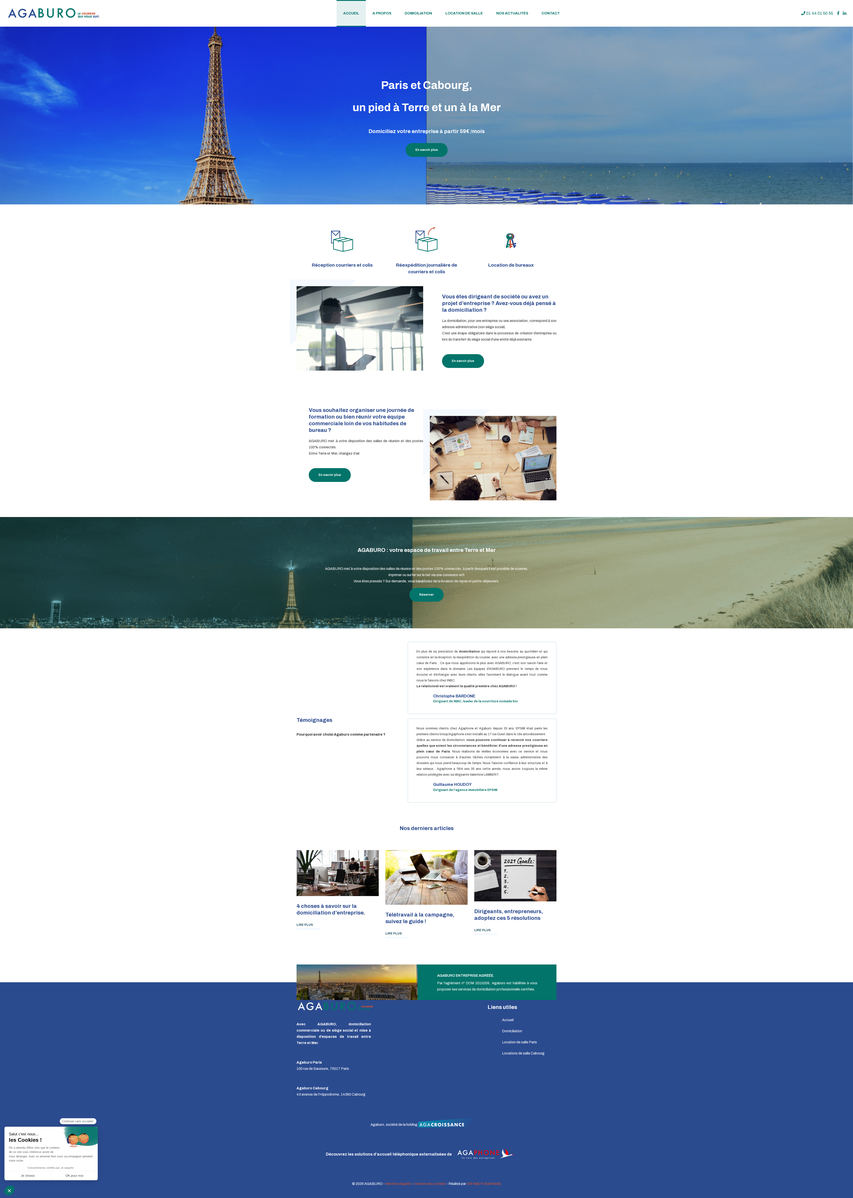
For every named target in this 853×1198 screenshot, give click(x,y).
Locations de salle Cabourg (523, 1053)
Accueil (351, 13)
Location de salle (464, 13)
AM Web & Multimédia (484, 1184)
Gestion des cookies (430, 1184)
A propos (382, 13)
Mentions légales (398, 1184)
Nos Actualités (512, 13)
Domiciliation (418, 13)
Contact (551, 13)
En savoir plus (426, 150)
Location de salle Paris (519, 1042)
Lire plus (305, 924)
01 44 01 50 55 (819, 13)
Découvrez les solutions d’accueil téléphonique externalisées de (389, 1154)
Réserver (426, 594)
